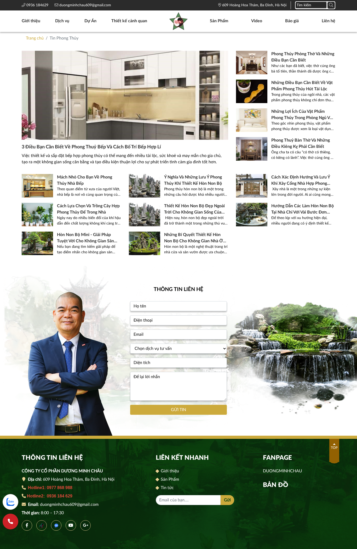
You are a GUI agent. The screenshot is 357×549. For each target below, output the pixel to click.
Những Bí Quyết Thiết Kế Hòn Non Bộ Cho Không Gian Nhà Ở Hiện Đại (193, 238)
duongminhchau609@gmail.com (84, 5)
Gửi (227, 500)
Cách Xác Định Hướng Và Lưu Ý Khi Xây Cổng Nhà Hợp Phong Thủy (300, 181)
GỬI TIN (178, 410)
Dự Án (90, 21)
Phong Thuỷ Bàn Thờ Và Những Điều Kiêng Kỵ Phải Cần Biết (300, 143)
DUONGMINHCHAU (282, 471)
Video (256, 21)
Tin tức (167, 488)
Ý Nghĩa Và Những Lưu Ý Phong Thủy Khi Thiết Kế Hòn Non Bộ (193, 180)
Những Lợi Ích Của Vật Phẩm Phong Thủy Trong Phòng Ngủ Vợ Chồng (301, 115)
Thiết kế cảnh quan (129, 21)
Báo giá (292, 21)
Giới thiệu (31, 21)
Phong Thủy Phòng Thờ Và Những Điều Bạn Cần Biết (302, 57)
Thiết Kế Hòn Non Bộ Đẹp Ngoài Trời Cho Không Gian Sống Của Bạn (194, 209)
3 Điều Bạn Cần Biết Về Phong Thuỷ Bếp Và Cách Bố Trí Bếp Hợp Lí (91, 147)
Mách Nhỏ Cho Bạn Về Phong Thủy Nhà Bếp (84, 180)
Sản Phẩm (219, 21)
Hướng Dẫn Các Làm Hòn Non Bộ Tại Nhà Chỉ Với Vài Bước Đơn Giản (302, 209)
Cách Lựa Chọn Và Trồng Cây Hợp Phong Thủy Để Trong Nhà (88, 209)
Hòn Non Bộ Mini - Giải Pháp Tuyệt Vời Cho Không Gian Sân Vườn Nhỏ (85, 238)
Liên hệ (328, 21)
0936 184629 (37, 5)
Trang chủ (35, 38)
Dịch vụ (62, 21)
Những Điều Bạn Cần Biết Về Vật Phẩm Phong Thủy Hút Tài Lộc (302, 86)
